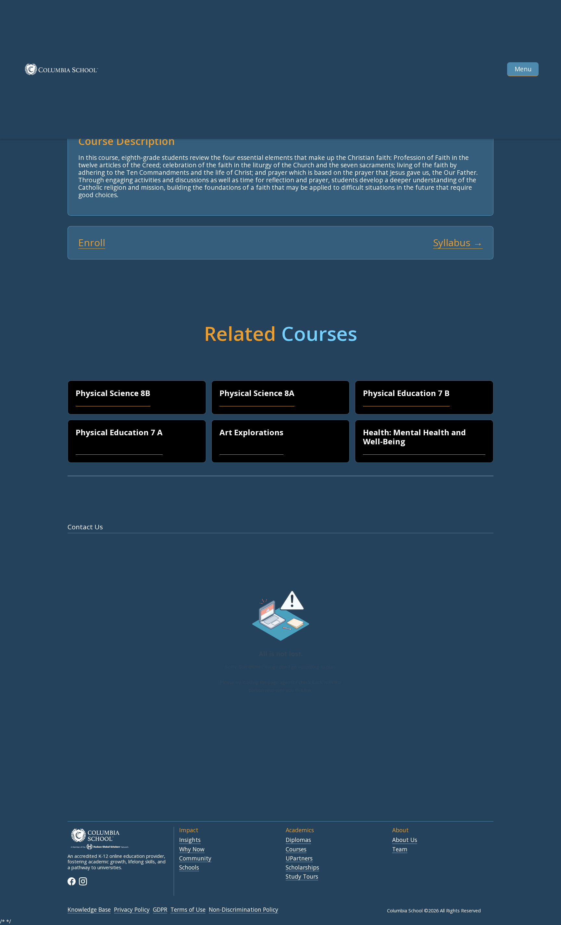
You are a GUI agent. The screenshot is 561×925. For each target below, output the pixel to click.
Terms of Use (188, 909)
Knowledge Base (89, 909)
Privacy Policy (132, 909)
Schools (189, 867)
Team (399, 849)
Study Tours (302, 876)
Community (195, 858)
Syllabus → (458, 243)
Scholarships (302, 867)
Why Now (192, 849)
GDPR (160, 909)
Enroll (91, 243)
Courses (296, 849)
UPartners (299, 858)
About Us (404, 840)
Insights (190, 840)
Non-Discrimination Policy (243, 909)
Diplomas (298, 840)
